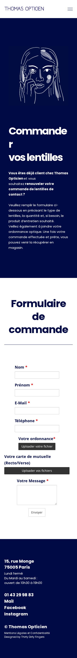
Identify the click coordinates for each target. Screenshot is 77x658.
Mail (9, 601)
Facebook (15, 608)
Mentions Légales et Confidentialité (27, 633)
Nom (21, 367)
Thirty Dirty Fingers (32, 637)
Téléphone (26, 420)
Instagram (16, 614)
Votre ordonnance (36, 438)
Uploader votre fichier (37, 446)
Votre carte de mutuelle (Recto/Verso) (27, 459)
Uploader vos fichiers (37, 471)
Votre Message (33, 480)
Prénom (24, 385)
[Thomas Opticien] (24, 9)
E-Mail (22, 402)
